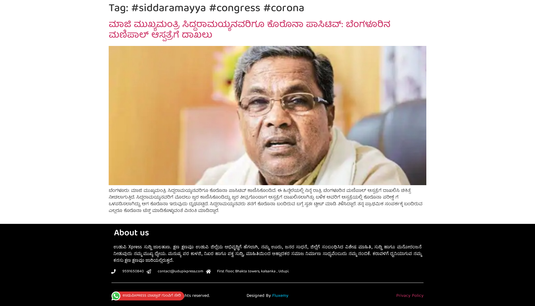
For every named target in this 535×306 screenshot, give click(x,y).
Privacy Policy (410, 296)
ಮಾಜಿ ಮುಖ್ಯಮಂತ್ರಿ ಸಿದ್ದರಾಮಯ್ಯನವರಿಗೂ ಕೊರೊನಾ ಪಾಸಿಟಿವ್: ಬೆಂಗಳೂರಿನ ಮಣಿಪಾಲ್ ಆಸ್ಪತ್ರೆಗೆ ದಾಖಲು (249, 31)
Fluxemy (280, 296)
